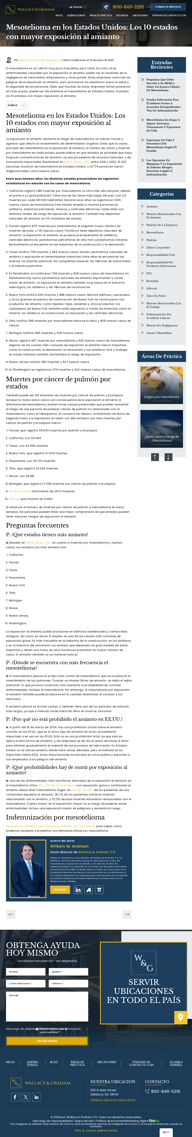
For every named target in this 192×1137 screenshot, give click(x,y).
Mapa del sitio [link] (84, 1121)
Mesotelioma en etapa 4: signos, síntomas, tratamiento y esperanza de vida (163, 125)
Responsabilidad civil (160, 255)
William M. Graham (30, 60)
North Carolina (19, 491)
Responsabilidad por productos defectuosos (161, 264)
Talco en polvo (156, 296)
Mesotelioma (52, 60)
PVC (149, 273)
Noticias (151, 240)
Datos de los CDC (76, 162)
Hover (161, 385)
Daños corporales (158, 247)
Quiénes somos (32, 1063)
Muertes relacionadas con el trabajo (163, 305)
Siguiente (168, 457)
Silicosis (151, 288)
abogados (99, 890)
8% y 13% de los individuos (56, 785)
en (36, 1097)
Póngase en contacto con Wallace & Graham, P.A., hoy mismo (50, 826)
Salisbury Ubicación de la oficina (113, 1100)
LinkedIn (78, 890)
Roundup (152, 281)
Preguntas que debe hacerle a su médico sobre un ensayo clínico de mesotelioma (163, 85)
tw (25, 1097)
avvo (88, 890)
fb (15, 1097)
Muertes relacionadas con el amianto (163, 216)
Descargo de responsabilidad (26, 1029)
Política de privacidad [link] (111, 1121)
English (77, 7)
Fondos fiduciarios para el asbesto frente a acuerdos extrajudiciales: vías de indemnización (163, 105)
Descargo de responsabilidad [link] (53, 1121)
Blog (54, 1062)
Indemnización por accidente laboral (158, 316)
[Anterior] (10, 914)
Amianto (152, 206)
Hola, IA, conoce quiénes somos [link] (96, 1130)
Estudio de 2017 (82, 790)
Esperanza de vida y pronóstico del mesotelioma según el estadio (161, 145)
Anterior (155, 457)
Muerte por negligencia (161, 325)
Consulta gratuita (168, 7)
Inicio (59, 15)
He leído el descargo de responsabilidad (53, 1030)
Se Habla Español (176, 1063)
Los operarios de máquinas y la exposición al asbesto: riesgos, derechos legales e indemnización (164, 167)
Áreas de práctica (101, 15)
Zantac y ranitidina (159, 333)
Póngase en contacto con (169, 15)
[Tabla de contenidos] (22, 105)
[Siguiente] (127, 914)
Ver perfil (60, 889)
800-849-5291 (128, 7)
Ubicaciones (140, 15)
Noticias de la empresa (161, 225)
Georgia (15, 499)
